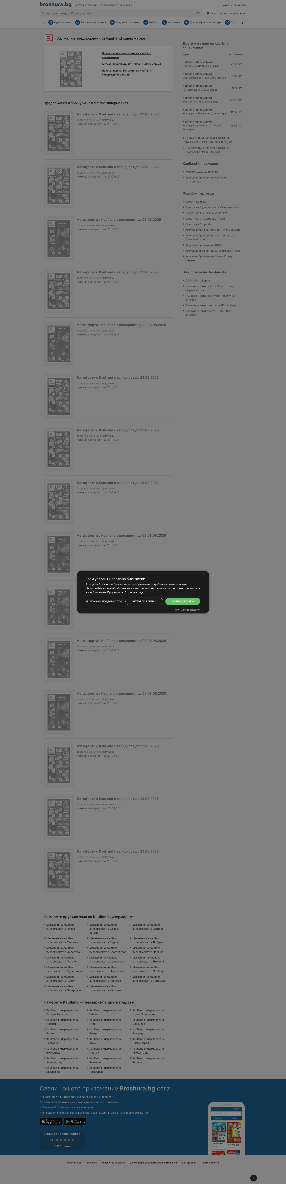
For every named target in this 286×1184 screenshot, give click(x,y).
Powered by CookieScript (187, 610)
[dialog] (143, 592)
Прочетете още (134, 592)
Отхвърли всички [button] (144, 601)
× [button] (204, 574)
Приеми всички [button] (183, 601)
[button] (104, 601)
